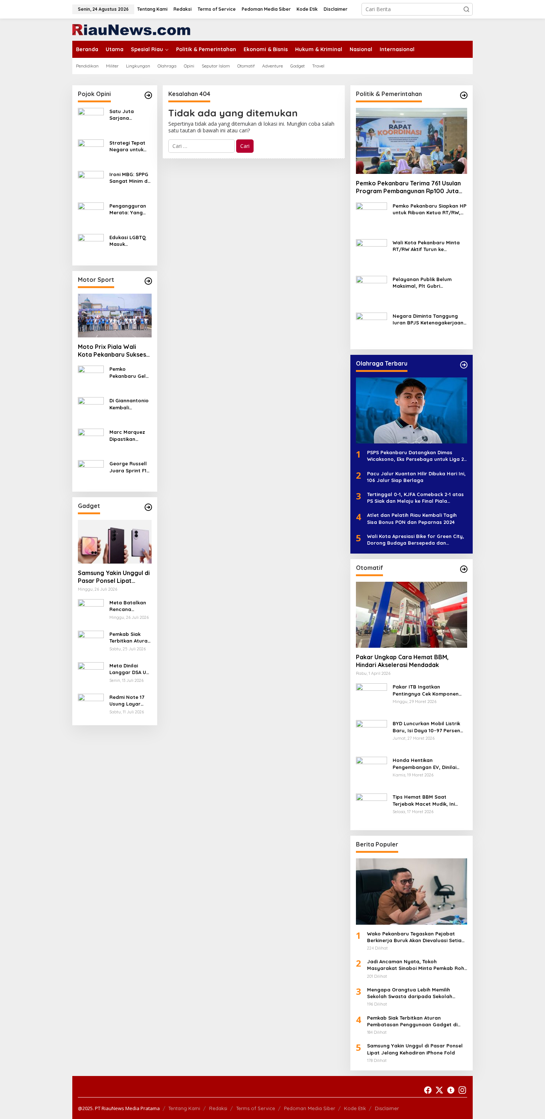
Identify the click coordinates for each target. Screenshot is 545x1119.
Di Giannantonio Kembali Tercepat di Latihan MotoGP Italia (129, 403)
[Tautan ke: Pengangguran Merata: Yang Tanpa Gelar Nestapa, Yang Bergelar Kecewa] (91, 214)
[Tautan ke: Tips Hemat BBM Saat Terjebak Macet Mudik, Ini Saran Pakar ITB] (371, 808)
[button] (466, 9)
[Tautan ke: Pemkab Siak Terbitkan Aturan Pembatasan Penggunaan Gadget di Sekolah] (91, 643)
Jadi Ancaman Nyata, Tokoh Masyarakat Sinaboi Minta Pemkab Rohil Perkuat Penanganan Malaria (417, 964)
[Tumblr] (451, 1090)
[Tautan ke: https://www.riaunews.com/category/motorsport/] (148, 281)
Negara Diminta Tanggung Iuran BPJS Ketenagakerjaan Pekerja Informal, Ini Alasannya (428, 319)
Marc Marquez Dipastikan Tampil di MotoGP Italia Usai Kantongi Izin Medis (127, 435)
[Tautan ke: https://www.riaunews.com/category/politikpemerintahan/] (463, 95)
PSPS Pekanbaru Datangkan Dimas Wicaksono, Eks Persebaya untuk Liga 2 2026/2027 (415, 455)
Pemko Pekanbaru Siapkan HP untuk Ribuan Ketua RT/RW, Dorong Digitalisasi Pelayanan (430, 209)
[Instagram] (462, 1090)
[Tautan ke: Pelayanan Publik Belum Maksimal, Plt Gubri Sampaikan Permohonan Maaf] (371, 290)
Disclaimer (387, 1108)
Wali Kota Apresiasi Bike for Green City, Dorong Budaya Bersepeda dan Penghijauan (415, 539)
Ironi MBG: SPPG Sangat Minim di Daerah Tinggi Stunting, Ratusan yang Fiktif (129, 177)
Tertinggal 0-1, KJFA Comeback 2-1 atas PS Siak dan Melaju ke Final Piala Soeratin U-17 (415, 497)
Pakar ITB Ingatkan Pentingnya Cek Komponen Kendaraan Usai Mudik (426, 690)
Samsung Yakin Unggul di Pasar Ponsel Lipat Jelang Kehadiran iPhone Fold (114, 577)
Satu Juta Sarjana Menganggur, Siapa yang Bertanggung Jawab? (125, 114)
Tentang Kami (184, 1108)
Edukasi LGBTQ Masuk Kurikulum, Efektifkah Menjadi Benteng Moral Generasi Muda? (130, 240)
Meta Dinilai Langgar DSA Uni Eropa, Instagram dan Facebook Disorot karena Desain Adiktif (129, 669)
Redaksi (218, 1108)
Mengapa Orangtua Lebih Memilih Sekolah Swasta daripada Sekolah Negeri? (409, 993)
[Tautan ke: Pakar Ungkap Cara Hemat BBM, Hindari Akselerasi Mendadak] (411, 615)
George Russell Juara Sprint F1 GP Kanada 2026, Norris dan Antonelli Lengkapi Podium (130, 467)
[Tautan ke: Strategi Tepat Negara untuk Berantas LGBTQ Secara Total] (91, 151)
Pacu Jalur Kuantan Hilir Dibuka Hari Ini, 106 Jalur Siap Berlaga (416, 477)
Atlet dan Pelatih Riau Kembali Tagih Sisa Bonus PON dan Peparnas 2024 (412, 518)
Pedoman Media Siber (309, 1108)
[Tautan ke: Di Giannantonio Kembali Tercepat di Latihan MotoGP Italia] (91, 409)
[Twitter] (439, 1090)
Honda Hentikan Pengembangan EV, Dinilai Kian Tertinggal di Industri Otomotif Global (424, 763)
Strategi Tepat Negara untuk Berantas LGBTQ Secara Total (130, 146)
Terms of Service (255, 1108)
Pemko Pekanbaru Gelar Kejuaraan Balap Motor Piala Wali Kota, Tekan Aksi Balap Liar (130, 372)
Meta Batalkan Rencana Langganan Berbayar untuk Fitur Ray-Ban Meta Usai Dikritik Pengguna (128, 606)
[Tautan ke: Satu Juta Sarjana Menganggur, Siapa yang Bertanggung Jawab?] (91, 120)
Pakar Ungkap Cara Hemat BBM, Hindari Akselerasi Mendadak (402, 661)
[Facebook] (428, 1090)
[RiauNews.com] (131, 29)
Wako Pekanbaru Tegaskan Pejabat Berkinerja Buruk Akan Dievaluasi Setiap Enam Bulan (416, 937)
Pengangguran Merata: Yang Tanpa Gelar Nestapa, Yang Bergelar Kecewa (127, 209)
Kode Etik (355, 1108)
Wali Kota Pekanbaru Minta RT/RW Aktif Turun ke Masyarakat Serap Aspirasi (426, 246)
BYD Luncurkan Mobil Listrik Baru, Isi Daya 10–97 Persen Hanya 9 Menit (426, 726)
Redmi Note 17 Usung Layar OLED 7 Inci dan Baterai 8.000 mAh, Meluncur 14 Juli (130, 700)
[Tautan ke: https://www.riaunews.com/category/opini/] (148, 95)
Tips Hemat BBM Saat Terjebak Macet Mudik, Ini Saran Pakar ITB (424, 800)
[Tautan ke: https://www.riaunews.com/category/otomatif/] (463, 569)
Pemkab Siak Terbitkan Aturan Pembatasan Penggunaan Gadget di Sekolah (130, 637)
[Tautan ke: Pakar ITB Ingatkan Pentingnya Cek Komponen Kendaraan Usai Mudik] (371, 698)
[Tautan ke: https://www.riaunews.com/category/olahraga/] (463, 364)
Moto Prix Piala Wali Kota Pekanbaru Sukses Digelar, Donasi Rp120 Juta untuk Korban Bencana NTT (112, 351)
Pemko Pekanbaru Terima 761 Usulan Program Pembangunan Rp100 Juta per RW (408, 187)
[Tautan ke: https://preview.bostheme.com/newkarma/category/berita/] (148, 507)
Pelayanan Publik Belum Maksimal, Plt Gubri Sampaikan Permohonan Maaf (423, 282)
